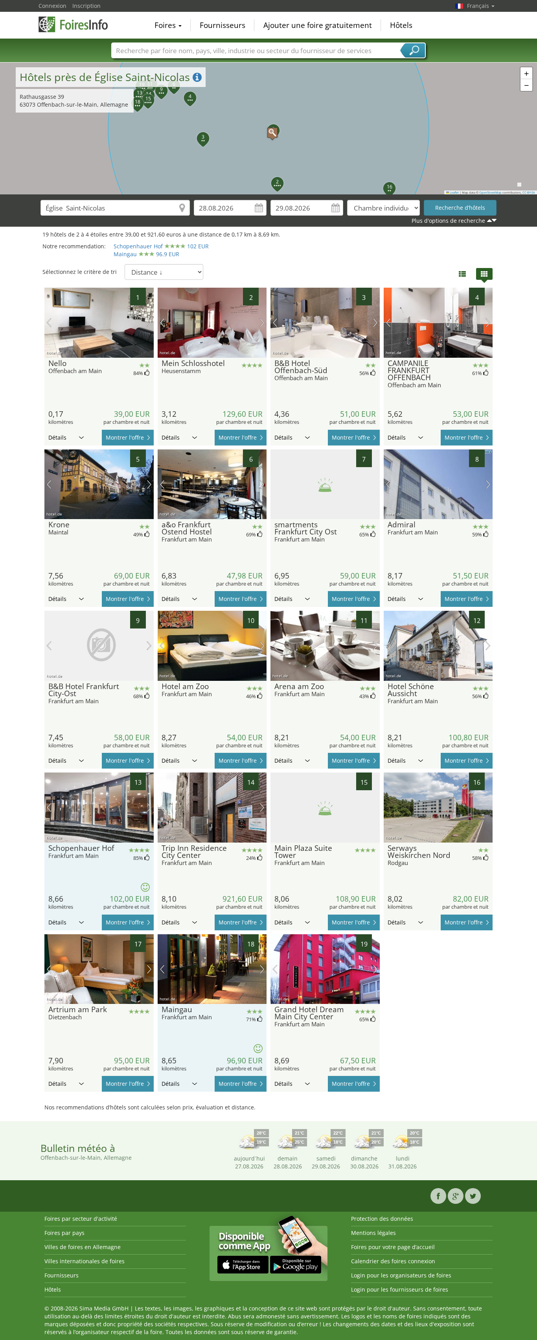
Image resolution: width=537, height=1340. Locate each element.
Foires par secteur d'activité (80, 1218)
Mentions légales (373, 1232)
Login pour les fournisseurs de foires (399, 1289)
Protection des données (382, 1218)
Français (479, 5)
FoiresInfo (78, 24)
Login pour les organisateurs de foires (401, 1275)
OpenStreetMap (490, 192)
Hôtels (401, 25)
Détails (57, 437)
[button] (268, 128)
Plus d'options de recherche (448, 220)
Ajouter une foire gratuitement (317, 25)
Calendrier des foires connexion (393, 1261)
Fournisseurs (222, 25)
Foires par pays (64, 1232)
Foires (166, 25)
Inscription (86, 5)
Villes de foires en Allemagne (82, 1247)
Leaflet (454, 192)
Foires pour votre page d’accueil (393, 1247)
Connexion (52, 5)
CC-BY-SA (528, 192)
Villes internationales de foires (84, 1261)
